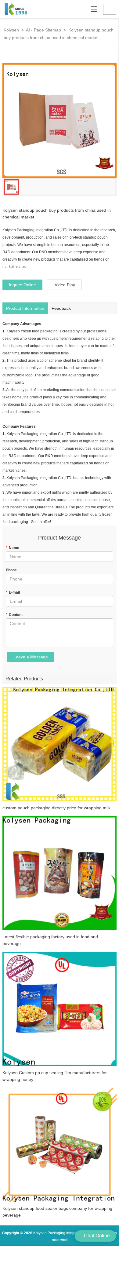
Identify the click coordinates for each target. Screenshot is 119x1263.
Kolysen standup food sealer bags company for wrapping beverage (57, 1211)
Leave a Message (30, 656)
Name (12, 548)
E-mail (13, 592)
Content (14, 615)
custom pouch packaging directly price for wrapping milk (56, 807)
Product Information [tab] (25, 308)
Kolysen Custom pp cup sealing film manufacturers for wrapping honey (54, 1076)
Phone (11, 570)
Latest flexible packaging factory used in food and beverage (50, 940)
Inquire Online (22, 284)
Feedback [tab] (61, 308)
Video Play (65, 284)
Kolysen (11, 29)
